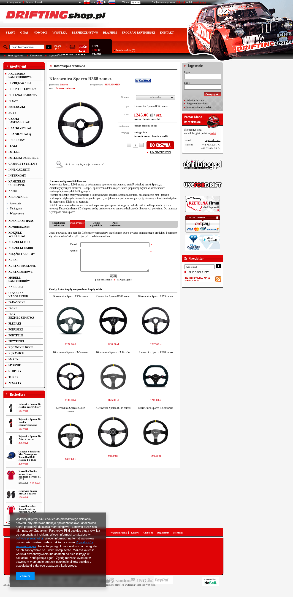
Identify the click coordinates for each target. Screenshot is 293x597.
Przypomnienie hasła (198, 103)
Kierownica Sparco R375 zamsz (155, 296)
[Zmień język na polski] (84, 3)
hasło (187, 82)
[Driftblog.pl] (202, 165)
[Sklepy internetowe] (210, 581)
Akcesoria (15, 203)
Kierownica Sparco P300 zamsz (70, 296)
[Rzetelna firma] (202, 204)
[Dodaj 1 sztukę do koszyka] (161, 145)
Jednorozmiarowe (65, 88)
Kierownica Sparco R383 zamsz (113, 296)
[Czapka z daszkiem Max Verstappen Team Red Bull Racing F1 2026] (11, 455)
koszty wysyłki (152, 119)
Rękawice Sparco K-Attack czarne (30, 437)
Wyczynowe (55, 55)
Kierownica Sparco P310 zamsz (155, 352)
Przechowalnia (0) (125, 50)
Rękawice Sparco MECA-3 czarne (28, 492)
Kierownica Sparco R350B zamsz (70, 409)
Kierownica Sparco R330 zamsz (155, 407)
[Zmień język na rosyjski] (109, 3)
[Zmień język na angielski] (96, 3)
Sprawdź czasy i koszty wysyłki (151, 136)
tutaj (213, 133)
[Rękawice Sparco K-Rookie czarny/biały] (11, 408)
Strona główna (13, 2)
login (187, 72)
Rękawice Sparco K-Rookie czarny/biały (30, 405)
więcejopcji (57, 47)
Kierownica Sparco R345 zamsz (113, 407)
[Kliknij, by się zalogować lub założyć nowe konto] (202, 64)
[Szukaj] (49, 47)
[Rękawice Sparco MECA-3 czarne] (11, 494)
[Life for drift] (202, 185)
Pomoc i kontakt (34, 2)
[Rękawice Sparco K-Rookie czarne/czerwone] (11, 423)
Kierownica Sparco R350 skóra (113, 352)
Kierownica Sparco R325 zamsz (70, 352)
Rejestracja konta (195, 100)
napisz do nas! (212, 140)
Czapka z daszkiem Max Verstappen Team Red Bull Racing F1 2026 (29, 455)
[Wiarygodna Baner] (202, 243)
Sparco (64, 84)
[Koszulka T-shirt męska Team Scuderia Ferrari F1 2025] (11, 475)
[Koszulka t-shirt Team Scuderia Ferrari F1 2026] (11, 510)
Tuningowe (16, 208)
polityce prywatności (29, 538)
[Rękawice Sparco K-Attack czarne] (11, 440)
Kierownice (36, 55)
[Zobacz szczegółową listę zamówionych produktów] (78, 50)
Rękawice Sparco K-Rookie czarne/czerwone (30, 422)
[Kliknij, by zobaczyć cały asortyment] (24, 66)
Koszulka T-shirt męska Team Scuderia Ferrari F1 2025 (30, 475)
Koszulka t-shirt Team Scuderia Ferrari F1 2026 (28, 509)
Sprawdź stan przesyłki (199, 107)
